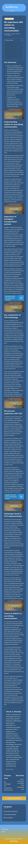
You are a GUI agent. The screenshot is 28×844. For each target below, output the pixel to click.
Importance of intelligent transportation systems (11, 47)
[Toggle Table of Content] (21, 40)
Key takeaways (10, 42)
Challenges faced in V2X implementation (10, 54)
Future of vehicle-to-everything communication (12, 57)
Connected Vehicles (9, 18)
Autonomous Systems (10, 811)
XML (3, 831)
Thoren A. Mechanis (13, 712)
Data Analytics (8, 817)
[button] (9, 769)
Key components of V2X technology (13, 50)
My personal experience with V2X (13, 51)
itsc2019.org (11, 7)
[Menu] (13, 10)
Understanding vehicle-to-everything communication (11, 44)
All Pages (5, 829)
